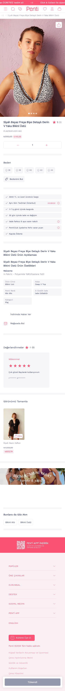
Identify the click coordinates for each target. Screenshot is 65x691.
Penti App (14, 613)
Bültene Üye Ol (23, 638)
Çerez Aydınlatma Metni (21, 658)
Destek (13, 594)
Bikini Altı (10, 522)
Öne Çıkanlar (16, 575)
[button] (29, 113)
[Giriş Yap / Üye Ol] (52, 9)
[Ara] (13, 9)
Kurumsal (14, 585)
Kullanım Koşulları (18, 668)
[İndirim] (20, 9)
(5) (59, 122)
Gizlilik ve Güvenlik (18, 663)
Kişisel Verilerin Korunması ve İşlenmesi (28, 652)
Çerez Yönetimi (16, 673)
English (13, 623)
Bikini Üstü (25, 522)
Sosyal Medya (16, 604)
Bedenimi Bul (16, 179)
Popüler (13, 566)
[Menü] (5, 9)
